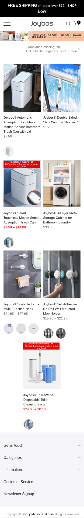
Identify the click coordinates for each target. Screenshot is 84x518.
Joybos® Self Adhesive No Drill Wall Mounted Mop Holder (60, 308)
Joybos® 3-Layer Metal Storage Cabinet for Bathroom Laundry (60, 217)
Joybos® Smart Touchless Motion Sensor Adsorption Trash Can (22, 217)
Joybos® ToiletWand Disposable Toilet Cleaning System (38, 399)
